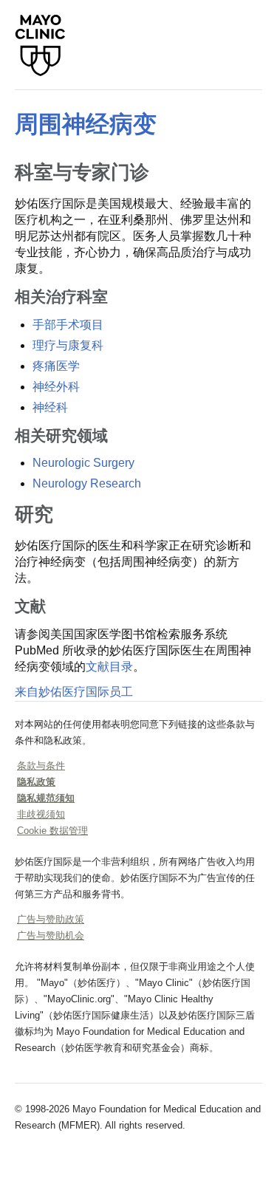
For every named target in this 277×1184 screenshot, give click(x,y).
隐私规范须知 (46, 798)
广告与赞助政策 (50, 919)
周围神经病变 (86, 124)
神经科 (50, 407)
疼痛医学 (56, 366)
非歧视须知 (41, 814)
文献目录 (109, 666)
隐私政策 (36, 781)
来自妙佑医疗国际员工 (74, 691)
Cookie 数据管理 (52, 830)
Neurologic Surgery (83, 462)
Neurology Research (87, 483)
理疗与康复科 (68, 345)
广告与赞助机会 (50, 935)
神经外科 (56, 386)
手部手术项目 (68, 324)
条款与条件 (41, 765)
